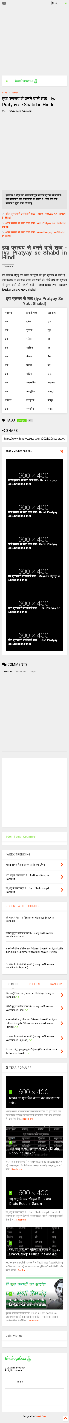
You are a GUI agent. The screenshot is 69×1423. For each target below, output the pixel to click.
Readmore (27, 1119)
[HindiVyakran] (26, 82)
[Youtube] (4, 3)
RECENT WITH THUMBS (22, 906)
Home (4, 93)
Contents (8, 266)
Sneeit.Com (41, 1416)
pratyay (15, 93)
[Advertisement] (32, 40)
